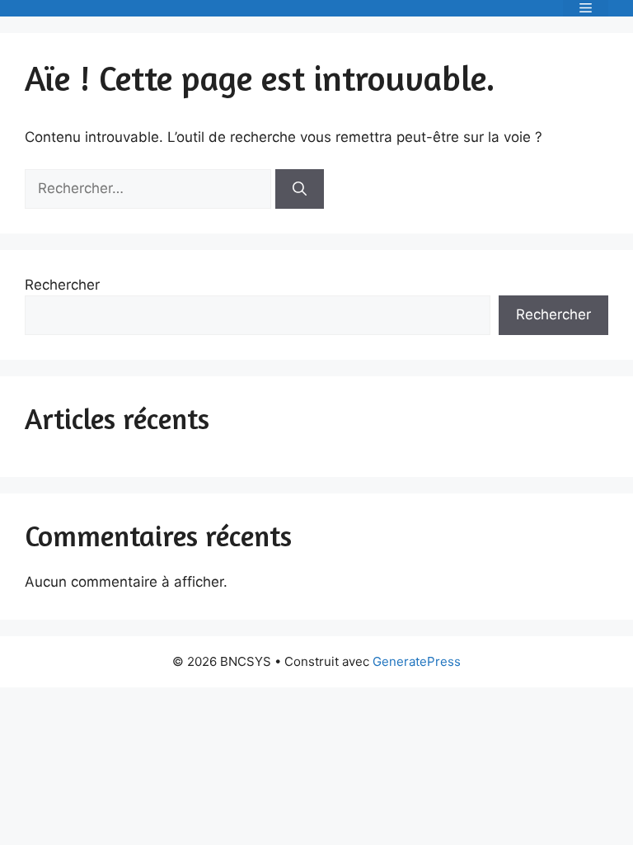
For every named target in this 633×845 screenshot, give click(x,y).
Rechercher (62, 284)
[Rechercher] (299, 189)
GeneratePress (417, 661)
